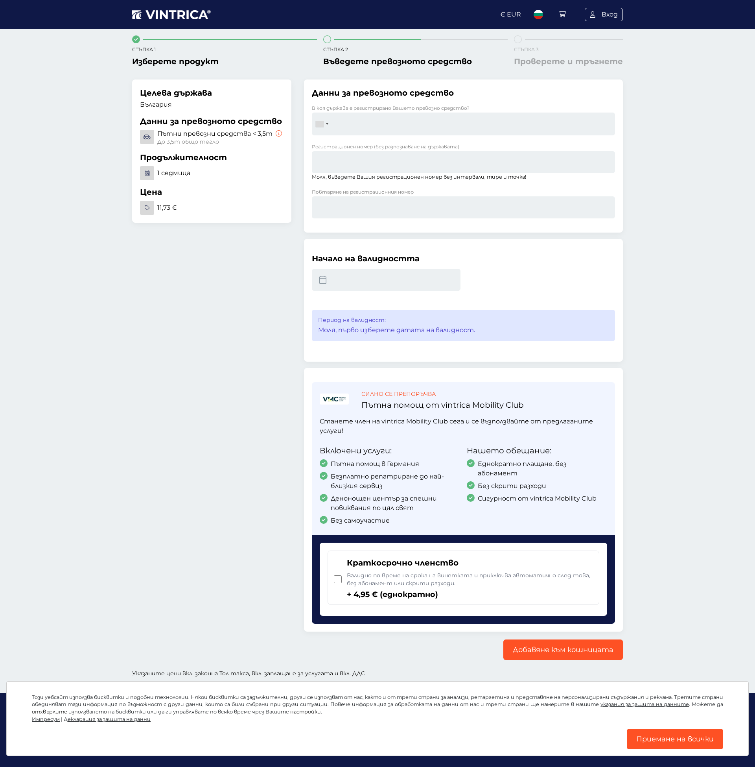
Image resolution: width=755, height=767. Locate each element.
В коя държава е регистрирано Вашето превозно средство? (391, 108)
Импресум (46, 719)
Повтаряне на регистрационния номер (363, 192)
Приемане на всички (675, 739)
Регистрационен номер (385, 147)
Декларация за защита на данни (107, 719)
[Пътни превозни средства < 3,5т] (278, 133)
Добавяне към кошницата (563, 649)
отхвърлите (49, 712)
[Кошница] (562, 14)
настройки (305, 712)
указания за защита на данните (644, 704)
